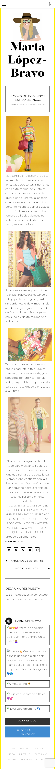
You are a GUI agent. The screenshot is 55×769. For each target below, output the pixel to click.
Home (12, 748)
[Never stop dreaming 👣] (27, 708)
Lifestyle (40, 748)
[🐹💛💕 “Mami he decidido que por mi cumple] (27, 635)
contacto (42, 759)
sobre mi (26, 759)
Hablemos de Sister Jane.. (27, 560)
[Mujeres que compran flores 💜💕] (27, 696)
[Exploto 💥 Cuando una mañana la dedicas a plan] (27, 662)
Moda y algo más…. (27, 568)
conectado (41, 594)
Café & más (41, 754)
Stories (12, 759)
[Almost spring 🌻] (27, 683)
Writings (25, 748)
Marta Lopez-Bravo (26, 104)
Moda (13, 104)
